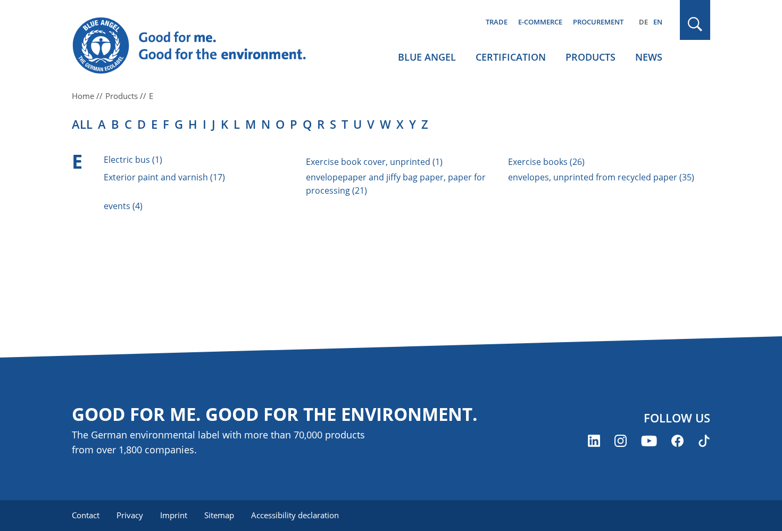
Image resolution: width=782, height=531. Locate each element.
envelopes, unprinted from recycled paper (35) (601, 177)
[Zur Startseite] (199, 45)
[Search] (695, 24)
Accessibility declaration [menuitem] (295, 515)
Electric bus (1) (133, 159)
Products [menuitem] (590, 57)
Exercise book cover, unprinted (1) (374, 162)
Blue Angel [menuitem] (427, 57)
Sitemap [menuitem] (219, 515)
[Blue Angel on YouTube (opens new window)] (649, 441)
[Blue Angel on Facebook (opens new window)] (677, 441)
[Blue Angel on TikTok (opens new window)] (704, 441)
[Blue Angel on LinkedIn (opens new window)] (594, 441)
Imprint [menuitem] (173, 515)
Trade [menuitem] (497, 22)
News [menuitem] (648, 57)
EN (657, 22)
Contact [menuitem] (85, 515)
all (82, 124)
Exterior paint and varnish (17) (164, 177)
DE (643, 22)
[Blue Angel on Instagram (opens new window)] (620, 441)
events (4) (123, 206)
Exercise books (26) (546, 162)
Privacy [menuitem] (130, 515)
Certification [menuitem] (511, 57)
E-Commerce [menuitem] (540, 22)
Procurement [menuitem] (598, 22)
